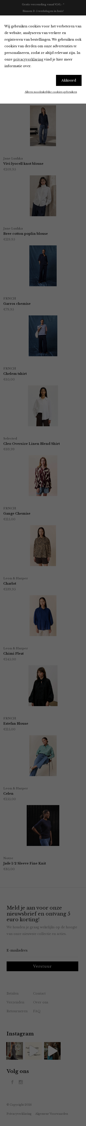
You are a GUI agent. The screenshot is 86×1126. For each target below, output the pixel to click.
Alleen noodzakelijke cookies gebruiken (51, 91)
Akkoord (69, 80)
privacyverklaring (28, 59)
